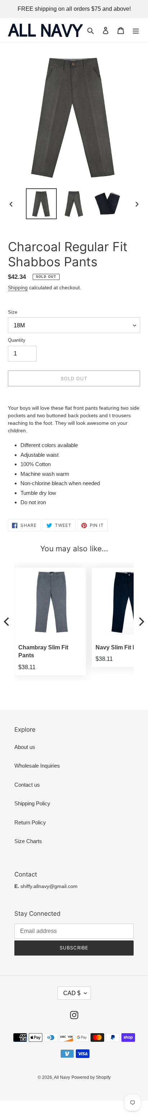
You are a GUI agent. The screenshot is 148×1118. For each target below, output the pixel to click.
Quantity (17, 340)
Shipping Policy (32, 803)
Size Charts (28, 841)
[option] (41, 204)
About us (24, 747)
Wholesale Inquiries (37, 766)
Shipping (18, 287)
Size (12, 312)
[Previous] (7, 621)
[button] (73, 568)
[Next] (141, 621)
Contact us (27, 785)
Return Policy (30, 822)
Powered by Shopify (91, 1077)
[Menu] (135, 30)
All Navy (62, 1077)
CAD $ (71, 993)
